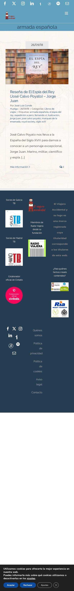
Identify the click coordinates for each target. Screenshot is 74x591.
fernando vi (41, 115)
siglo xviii (41, 121)
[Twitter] (14, 329)
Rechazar (27, 585)
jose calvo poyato (31, 118)
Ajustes (44, 585)
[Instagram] (20, 329)
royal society (28, 121)
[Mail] (14, 353)
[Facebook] (8, 329)
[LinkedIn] (10, 335)
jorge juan (15, 118)
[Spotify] (18, 344)
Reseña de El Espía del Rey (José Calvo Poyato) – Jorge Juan (33, 96)
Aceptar (11, 585)
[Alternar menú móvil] (67, 13)
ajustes (31, 578)
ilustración (53, 115)
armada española (39, 112)
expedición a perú (24, 115)
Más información (19, 167)
